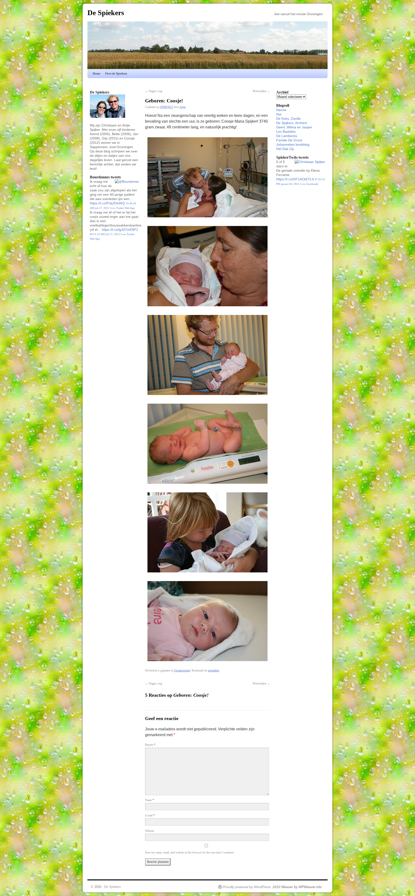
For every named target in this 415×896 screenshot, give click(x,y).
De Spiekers (105, 13)
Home (96, 73)
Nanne (281, 110)
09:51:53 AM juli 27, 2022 (105, 234)
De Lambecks (286, 136)
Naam (149, 800)
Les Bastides (286, 131)
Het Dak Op (285, 149)
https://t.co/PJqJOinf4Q (107, 203)
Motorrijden (261, 91)
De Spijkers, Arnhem (291, 123)
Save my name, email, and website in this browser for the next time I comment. (189, 852)
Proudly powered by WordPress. (247, 887)
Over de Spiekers (116, 73)
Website (149, 831)
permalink (213, 670)
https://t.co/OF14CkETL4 (295, 179)
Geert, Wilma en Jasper (294, 127)
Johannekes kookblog (292, 144)
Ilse (278, 114)
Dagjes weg (153, 91)
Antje (182, 107)
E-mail (150, 815)
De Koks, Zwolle (288, 118)
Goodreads (312, 183)
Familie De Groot (289, 140)
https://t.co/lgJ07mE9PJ (120, 230)
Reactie (150, 744)
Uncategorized (182, 670)
